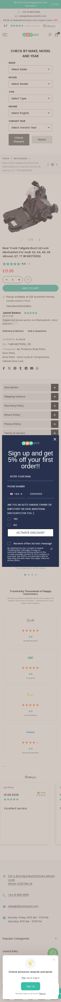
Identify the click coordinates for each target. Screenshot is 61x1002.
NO (15, 525)
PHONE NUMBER (16, 486)
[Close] (55, 439)
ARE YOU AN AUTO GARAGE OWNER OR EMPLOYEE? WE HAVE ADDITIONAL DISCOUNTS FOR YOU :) (29, 509)
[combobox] (16, 494)
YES (16, 519)
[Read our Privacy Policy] (51, 549)
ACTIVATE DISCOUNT (30, 532)
